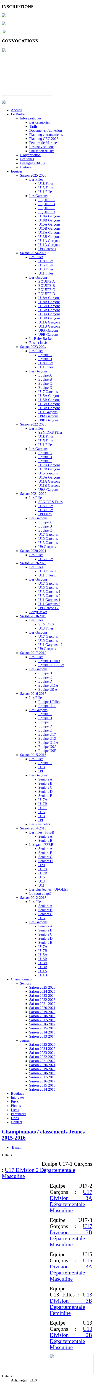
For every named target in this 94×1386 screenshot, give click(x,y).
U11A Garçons (49, 241)
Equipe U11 (47, 706)
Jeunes (25, 1040)
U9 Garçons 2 (48, 608)
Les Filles (36, 179)
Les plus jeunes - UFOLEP (48, 889)
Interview (18, 1097)
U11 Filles (45, 192)
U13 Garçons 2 (49, 596)
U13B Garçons (49, 236)
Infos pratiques (30, 118)
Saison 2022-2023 (33, 424)
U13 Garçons (48, 543)
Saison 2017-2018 (33, 653)
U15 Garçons (48, 473)
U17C (42, 808)
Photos (16, 1106)
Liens (15, 1110)
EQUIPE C (46, 208)
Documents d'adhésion (45, 130)
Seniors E (45, 796)
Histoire (25, 167)
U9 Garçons (47, 249)
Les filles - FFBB (41, 832)
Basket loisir (38, 343)
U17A (42, 800)
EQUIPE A (46, 200)
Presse (15, 1102)
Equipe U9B (47, 751)
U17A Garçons (49, 465)
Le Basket (18, 114)
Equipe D (45, 387)
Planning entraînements (46, 134)
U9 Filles (45, 514)
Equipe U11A (48, 685)
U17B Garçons (49, 469)
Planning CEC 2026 (43, 139)
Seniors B (45, 783)
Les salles (27, 159)
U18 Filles (45, 183)
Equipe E (45, 730)
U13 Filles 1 (47, 571)
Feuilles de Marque (43, 143)
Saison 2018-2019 (33, 616)
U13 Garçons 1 (49, 591)
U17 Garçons (48, 392)
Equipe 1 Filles (49, 661)
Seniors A (45, 779)
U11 (41, 885)
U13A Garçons (49, 232)
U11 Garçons (47, 412)
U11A (42, 971)
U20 (41, 865)
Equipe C (45, 383)
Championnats (21, 979)
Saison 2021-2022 (33, 494)
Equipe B (45, 359)
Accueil (16, 110)
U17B (42, 804)
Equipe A (45, 355)
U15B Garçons (49, 228)
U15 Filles (45, 265)
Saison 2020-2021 (33, 551)
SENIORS (46, 624)
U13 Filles (45, 188)
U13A (42, 963)
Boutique (17, 1093)
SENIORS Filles (50, 432)
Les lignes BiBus (32, 163)
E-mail (16, 1147)
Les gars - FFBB (41, 844)
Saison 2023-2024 (33, 347)
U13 (41, 767)
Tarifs (33, 126)
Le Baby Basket (40, 338)
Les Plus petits (39, 824)
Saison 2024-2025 (33, 253)
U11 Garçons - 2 (50, 645)
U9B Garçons (48, 334)
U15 (41, 812)
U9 (40, 771)
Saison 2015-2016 (33, 755)
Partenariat (18, 1114)
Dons (15, 1118)
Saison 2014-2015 (33, 828)
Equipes (17, 171)
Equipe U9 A (47, 689)
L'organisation (30, 155)
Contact (16, 1122)
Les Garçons (38, 196)
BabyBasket (38, 612)
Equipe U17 (47, 734)
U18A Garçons (49, 216)
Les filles (35, 902)
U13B (42, 967)
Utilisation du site (41, 151)
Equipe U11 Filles (51, 665)
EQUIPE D (46, 212)
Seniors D (45, 791)
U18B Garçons (49, 220)
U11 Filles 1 (47, 575)
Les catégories (39, 122)
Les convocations (41, 147)
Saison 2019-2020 (33, 563)
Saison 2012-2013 (33, 898)
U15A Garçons (49, 224)
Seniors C (45, 787)
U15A (42, 955)
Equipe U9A (47, 747)
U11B (42, 975)
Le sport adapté (40, 893)
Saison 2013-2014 (42, 1036)
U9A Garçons (48, 330)
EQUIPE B (46, 204)
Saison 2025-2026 (33, 175)
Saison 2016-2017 (33, 693)
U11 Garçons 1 (49, 600)
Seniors (25, 983)
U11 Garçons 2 (49, 604)
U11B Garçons (49, 245)
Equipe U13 (47, 738)
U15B (42, 959)
